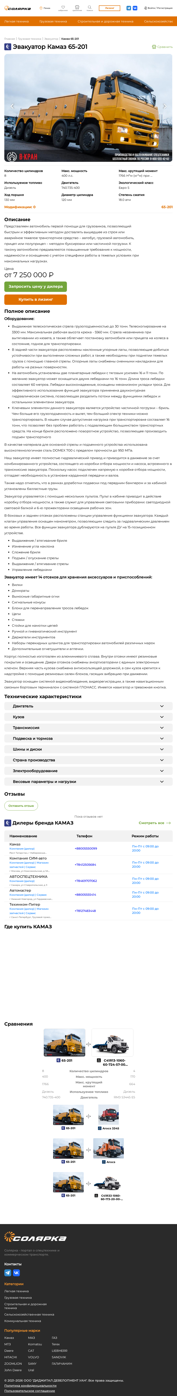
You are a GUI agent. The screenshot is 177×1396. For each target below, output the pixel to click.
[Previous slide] (12, 105)
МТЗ (7, 1344)
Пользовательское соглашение (29, 1391)
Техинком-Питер (24, 904)
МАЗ (31, 1338)
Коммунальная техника (22, 1321)
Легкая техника (16, 21)
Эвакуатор (51, 38)
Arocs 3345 (111, 1128)
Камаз (15, 844)
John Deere (13, 1370)
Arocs (111, 1162)
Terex (56, 1344)
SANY (32, 1364)
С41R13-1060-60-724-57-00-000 (114, 1064)
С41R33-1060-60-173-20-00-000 (111, 1199)
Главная (9, 38)
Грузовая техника (53, 21)
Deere (8, 1351)
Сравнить (165, 47)
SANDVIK (59, 1357)
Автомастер (20, 890)
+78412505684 (85, 865)
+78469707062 (86, 881)
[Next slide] (165, 105)
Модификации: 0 (20, 207)
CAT (31, 1351)
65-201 (167, 207)
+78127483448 (85, 911)
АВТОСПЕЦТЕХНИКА (28, 877)
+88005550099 (86, 848)
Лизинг (109, 8)
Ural (31, 1370)
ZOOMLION (13, 1364)
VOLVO (33, 1357)
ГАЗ (54, 1338)
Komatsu (35, 1344)
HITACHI (10, 1357)
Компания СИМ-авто (28, 858)
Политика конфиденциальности (30, 1386)
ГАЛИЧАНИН (62, 1364)
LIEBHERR (59, 1351)
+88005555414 (85, 895)
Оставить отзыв (21, 806)
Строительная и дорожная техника (105, 21)
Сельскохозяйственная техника (29, 1314)
